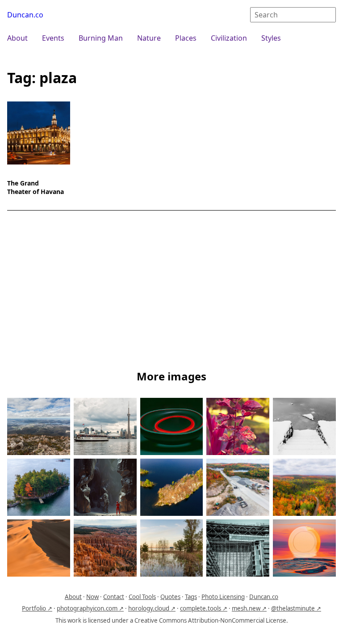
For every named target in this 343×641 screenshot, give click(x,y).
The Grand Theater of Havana (35, 187)
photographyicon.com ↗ (90, 608)
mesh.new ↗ (249, 608)
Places (186, 38)
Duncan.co (25, 15)
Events (53, 38)
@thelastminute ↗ (296, 608)
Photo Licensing (223, 597)
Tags (191, 597)
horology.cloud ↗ (152, 608)
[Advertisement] (171, 291)
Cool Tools (142, 597)
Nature (149, 38)
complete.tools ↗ (203, 608)
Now (92, 597)
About (17, 38)
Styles (271, 38)
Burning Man (101, 38)
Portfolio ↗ (37, 608)
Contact (113, 597)
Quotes (170, 597)
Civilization (229, 38)
